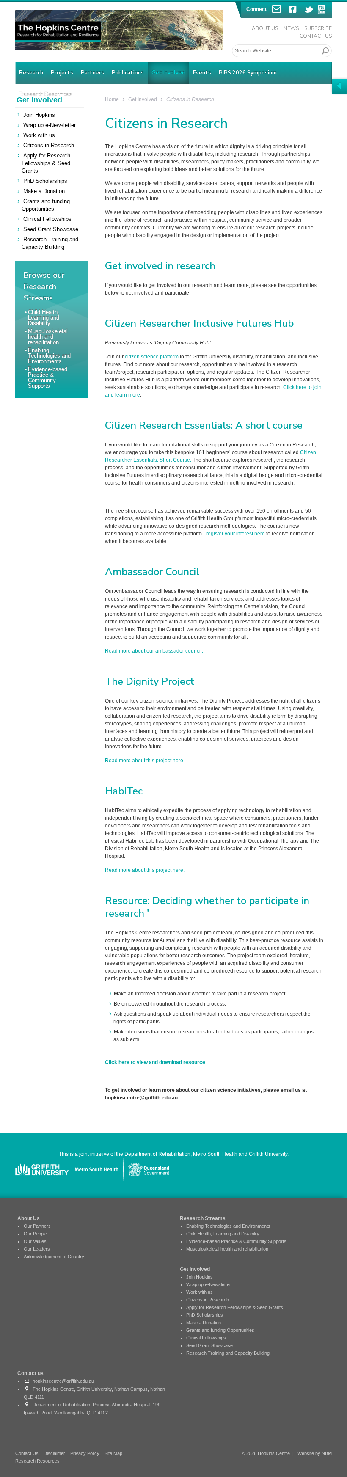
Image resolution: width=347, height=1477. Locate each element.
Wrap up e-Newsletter (49, 125)
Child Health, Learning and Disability (43, 317)
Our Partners (37, 1226)
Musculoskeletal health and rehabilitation (48, 336)
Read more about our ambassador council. (154, 651)
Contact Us (316, 36)
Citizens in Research (48, 145)
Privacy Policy (84, 1453)
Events (202, 73)
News (291, 28)
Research (31, 73)
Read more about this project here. (145, 760)
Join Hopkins (39, 115)
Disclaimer (54, 1453)
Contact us (30, 1373)
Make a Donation (44, 191)
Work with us (39, 135)
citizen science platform (152, 357)
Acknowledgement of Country (54, 1256)
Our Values (35, 1241)
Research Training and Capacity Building (228, 1353)
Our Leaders (37, 1248)
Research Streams (203, 1218)
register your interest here (235, 534)
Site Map (113, 1453)
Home (112, 99)
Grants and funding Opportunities (220, 1330)
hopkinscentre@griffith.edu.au (62, 1380)
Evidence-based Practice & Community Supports (47, 377)
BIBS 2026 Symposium (248, 73)
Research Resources (37, 1460)
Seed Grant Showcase (50, 229)
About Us (265, 28)
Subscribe (318, 28)
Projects (62, 73)
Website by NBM (314, 1453)
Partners (92, 73)
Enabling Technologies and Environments (49, 355)
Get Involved (168, 73)
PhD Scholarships (45, 181)
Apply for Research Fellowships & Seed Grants (46, 163)
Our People (35, 1233)
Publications (128, 73)
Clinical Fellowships (47, 219)
